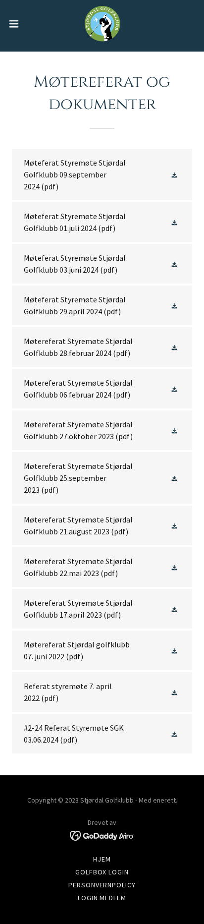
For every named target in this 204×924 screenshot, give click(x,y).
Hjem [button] (102, 859)
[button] (18, 24)
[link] (102, 24)
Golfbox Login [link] (102, 871)
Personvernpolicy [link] (102, 884)
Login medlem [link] (102, 897)
